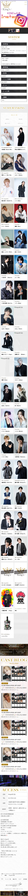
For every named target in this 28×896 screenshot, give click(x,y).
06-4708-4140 (12, 798)
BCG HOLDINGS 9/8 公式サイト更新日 (21, 652)
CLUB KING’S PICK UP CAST (11, 685)
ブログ (19, 879)
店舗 (5, 875)
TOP (2, 879)
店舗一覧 (14, 879)
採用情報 (25, 879)
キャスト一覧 (8, 879)
